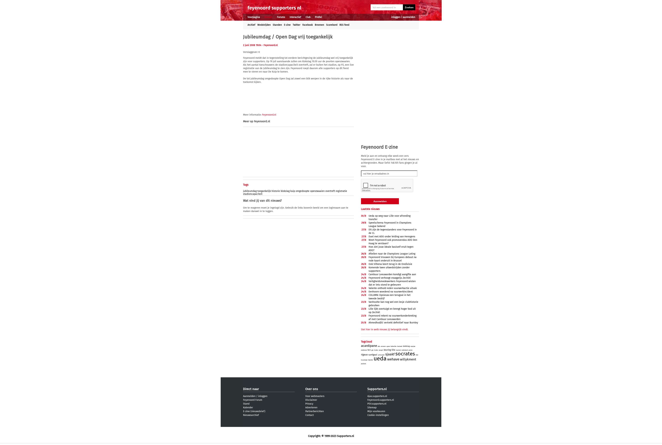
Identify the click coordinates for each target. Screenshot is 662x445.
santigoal (372, 355)
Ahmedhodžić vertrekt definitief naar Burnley (393, 322)
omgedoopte (302, 191)
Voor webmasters (314, 396)
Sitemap (372, 407)
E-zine (287, 24)
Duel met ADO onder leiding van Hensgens (392, 236)
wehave (393, 359)
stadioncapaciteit (252, 194)
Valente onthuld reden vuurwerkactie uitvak (393, 288)
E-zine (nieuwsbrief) (254, 411)
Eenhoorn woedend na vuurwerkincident (391, 291)
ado (379, 346)
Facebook (307, 24)
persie (410, 350)
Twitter (296, 24)
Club (308, 17)
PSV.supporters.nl (376, 403)
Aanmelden (249, 396)
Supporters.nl (377, 389)
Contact (309, 415)
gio (372, 350)
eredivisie (364, 350)
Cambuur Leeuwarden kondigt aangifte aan (392, 274)
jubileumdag (250, 191)
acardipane (369, 346)
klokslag (285, 191)
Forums (281, 17)
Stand (246, 403)
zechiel (363, 364)
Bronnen (319, 24)
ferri (369, 350)
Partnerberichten (314, 411)
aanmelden (409, 17)
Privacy (309, 403)
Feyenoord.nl (269, 114)
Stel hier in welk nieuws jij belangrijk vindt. (384, 329)
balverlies (394, 346)
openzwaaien (317, 191)
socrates (405, 354)
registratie (341, 191)
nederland (405, 350)
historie (276, 191)
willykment (408, 359)
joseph (381, 350)
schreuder (381, 355)
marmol (398, 350)
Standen (277, 24)
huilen (376, 350)
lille (393, 350)
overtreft (330, 191)
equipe (412, 346)
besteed (399, 346)
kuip (292, 191)
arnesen (383, 346)
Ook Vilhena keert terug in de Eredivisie (390, 264)
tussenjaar (364, 360)
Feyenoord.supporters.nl (380, 400)
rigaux (364, 354)
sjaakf (390, 354)
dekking (406, 346)
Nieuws (268, 17)
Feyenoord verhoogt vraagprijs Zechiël (390, 277)
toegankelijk (264, 191)
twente (370, 360)
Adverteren (311, 407)
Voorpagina (254, 17)
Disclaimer (311, 400)
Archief (251, 24)
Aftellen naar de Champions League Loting (392, 253)
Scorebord (331, 24)
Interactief (295, 17)
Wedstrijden (264, 24)
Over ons (311, 389)
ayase (388, 346)
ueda (380, 358)
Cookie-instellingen (378, 415)
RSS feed (344, 24)
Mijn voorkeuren (376, 411)
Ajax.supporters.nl (377, 396)
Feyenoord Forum (252, 400)
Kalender (248, 407)
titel (417, 355)
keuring (387, 350)
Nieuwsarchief (251, 415)
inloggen (395, 17)
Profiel (318, 17)
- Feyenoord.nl (270, 45)
